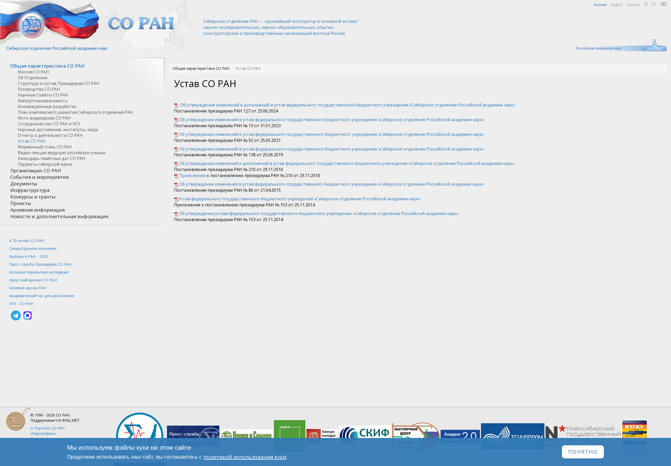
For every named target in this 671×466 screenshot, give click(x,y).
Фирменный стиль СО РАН (45, 147)
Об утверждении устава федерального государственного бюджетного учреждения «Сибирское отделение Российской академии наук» (319, 213)
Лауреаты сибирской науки (45, 164)
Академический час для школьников (41, 295)
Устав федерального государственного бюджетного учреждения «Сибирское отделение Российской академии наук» (299, 199)
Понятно (583, 452)
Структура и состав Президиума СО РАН (58, 83)
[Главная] (97, 25)
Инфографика (42, 433)
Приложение (192, 175)
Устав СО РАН (32, 141)
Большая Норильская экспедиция (39, 272)
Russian (600, 4)
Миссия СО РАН (33, 72)
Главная (646, 4)
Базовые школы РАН (27, 287)
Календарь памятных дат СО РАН (51, 158)
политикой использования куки (244, 456)
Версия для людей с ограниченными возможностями (663, 4)
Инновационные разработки (47, 106)
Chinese (633, 4)
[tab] (80, 66)
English (617, 4)
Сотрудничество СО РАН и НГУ (49, 124)
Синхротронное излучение (33, 248)
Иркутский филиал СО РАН (33, 279)
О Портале (47, 428)
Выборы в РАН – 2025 (28, 256)
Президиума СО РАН (40, 264)
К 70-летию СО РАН (26, 240)
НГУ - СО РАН (21, 303)
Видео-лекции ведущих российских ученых (61, 153)
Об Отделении (32, 78)
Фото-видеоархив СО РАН (44, 118)
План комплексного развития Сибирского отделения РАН (75, 112)
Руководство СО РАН (39, 89)
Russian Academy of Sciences (618, 45)
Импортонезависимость (43, 101)
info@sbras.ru (654, 4)
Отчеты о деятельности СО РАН (50, 135)
